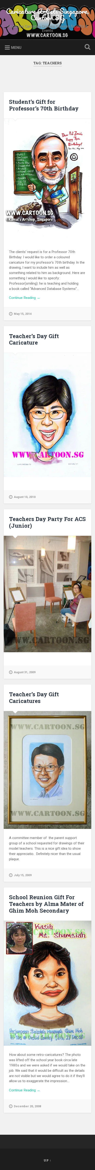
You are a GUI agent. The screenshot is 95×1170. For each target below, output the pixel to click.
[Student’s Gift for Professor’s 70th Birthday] (47, 181)
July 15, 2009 (23, 875)
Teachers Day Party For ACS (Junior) (47, 522)
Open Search (86, 47)
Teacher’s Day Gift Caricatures (34, 698)
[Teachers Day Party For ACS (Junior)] (47, 594)
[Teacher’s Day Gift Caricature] (47, 415)
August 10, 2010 (25, 497)
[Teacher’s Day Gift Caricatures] (47, 770)
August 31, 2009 (25, 672)
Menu (16, 47)
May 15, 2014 (23, 314)
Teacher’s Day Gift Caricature (34, 339)
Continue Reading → (24, 298)
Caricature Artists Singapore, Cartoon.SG (47, 14)
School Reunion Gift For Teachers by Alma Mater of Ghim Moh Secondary (46, 903)
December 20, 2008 (27, 1106)
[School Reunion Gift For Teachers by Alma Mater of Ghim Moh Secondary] (47, 983)
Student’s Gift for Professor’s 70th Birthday (44, 105)
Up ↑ (47, 1160)
